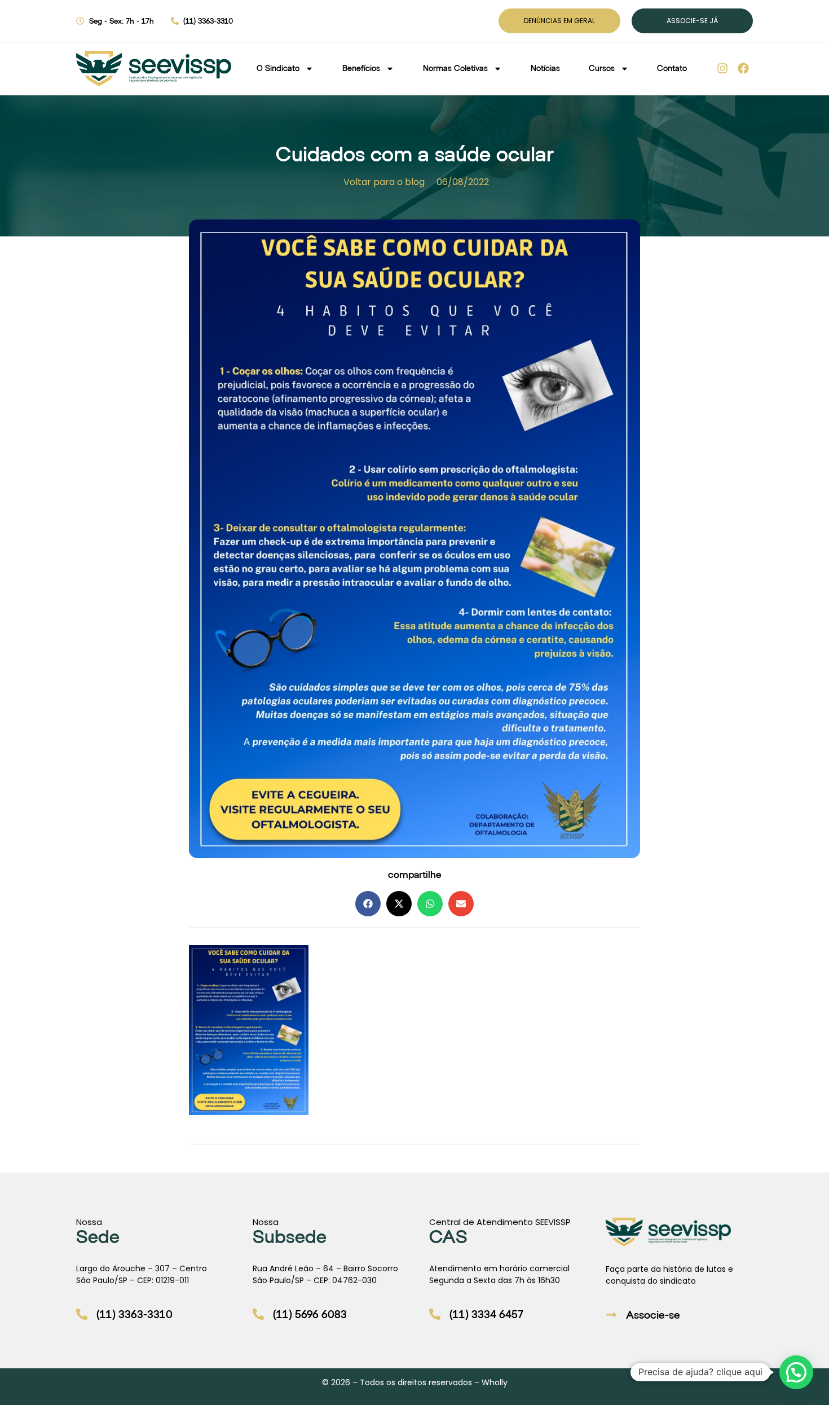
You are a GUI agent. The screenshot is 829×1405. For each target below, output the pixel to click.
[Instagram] (722, 68)
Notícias (545, 68)
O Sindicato (278, 68)
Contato (672, 68)
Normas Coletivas (455, 68)
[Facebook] (743, 68)
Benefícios (361, 68)
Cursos (602, 68)
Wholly (495, 1382)
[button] (368, 903)
